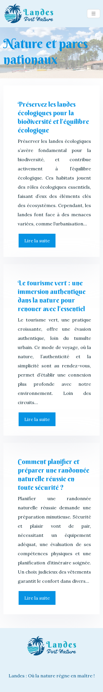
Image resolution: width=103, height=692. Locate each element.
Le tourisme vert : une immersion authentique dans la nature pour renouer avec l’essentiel (52, 295)
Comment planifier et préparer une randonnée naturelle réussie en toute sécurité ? (53, 474)
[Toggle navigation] (93, 13)
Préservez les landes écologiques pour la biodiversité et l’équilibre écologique (53, 117)
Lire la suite (37, 240)
